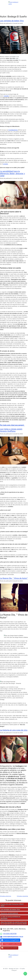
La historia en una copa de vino (13, 730)
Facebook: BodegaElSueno (11, 940)
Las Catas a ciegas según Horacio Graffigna (11, 430)
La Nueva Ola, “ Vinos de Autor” (14, 578)
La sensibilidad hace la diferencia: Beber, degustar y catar (12, 173)
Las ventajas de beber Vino (12, 21)
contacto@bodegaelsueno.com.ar (13, 936)
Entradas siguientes (22, 896)
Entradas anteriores (5, 896)
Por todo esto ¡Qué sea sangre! (12, 425)
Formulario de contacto (10, 948)
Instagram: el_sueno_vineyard (12, 944)
